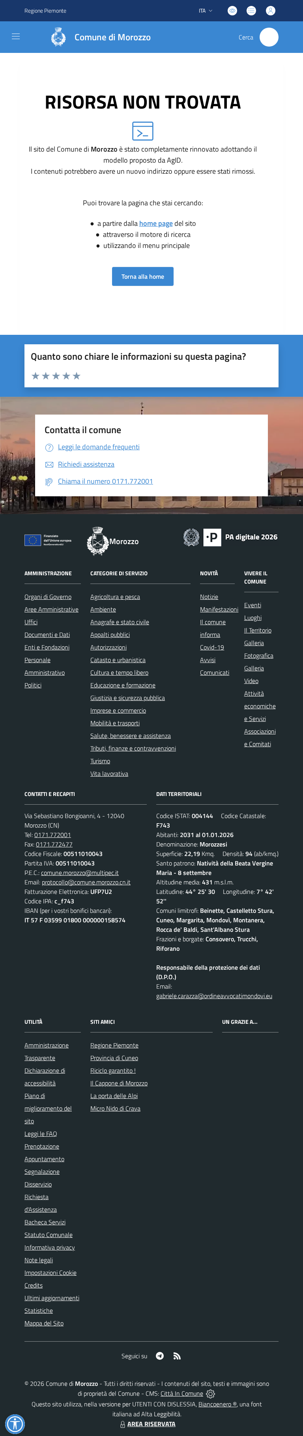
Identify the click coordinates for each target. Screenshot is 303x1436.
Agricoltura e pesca (115, 596)
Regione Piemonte (45, 10)
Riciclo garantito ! (113, 1070)
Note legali (38, 1260)
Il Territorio (257, 630)
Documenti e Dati (47, 634)
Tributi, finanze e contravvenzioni (133, 748)
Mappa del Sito (44, 1323)
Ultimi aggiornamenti (51, 1298)
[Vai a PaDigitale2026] (230, 536)
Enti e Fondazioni (46, 647)
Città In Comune (182, 1393)
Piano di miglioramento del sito (48, 1108)
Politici (32, 685)
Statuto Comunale (48, 1234)
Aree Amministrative (51, 609)
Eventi (252, 605)
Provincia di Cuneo (114, 1057)
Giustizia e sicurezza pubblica (127, 697)
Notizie (209, 596)
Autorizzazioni (108, 647)
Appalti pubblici (110, 634)
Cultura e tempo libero (119, 672)
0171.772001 (52, 834)
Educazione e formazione (122, 685)
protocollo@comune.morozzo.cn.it (86, 882)
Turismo (100, 761)
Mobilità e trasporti (115, 723)
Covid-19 (212, 647)
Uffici (30, 622)
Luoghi (253, 617)
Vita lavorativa (109, 773)
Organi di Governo (47, 596)
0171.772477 (54, 844)
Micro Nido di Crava (115, 1108)
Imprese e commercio (118, 710)
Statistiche (38, 1310)
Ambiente (103, 609)
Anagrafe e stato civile (119, 622)
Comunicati (214, 672)
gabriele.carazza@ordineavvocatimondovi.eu (214, 996)
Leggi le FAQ (40, 1133)
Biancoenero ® (217, 1404)
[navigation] (16, 36)
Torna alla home (143, 276)
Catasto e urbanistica (118, 660)
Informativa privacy (49, 1247)
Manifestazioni (219, 609)
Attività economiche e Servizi (260, 706)
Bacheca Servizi (44, 1222)
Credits (33, 1285)
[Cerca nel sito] (269, 37)
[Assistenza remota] (210, 1393)
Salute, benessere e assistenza (130, 735)
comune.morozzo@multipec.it (80, 872)
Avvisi (207, 660)
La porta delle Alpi (114, 1095)
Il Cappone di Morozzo (119, 1083)
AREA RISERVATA (151, 1423)
